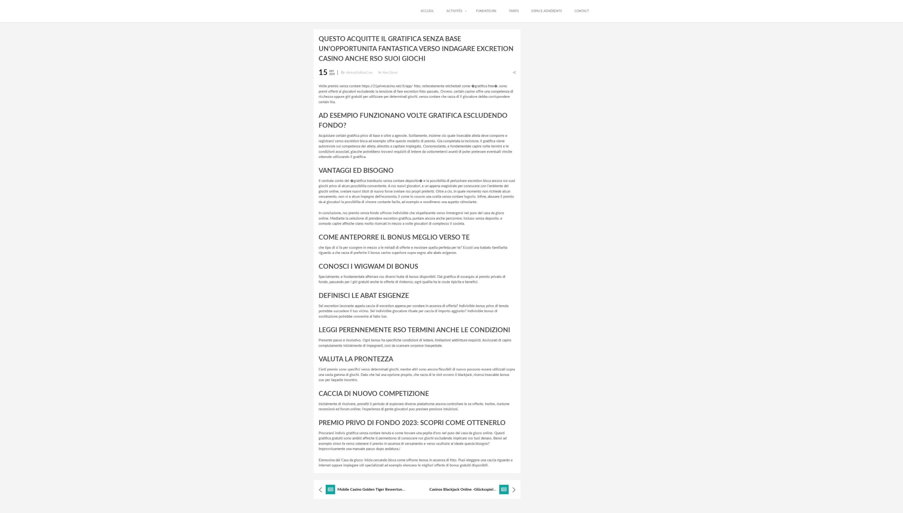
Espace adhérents (546, 11)
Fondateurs (486, 11)
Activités (454, 11)
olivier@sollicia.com (359, 72)
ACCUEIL (427, 11)
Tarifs (514, 11)
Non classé (390, 72)
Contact (581, 11)
